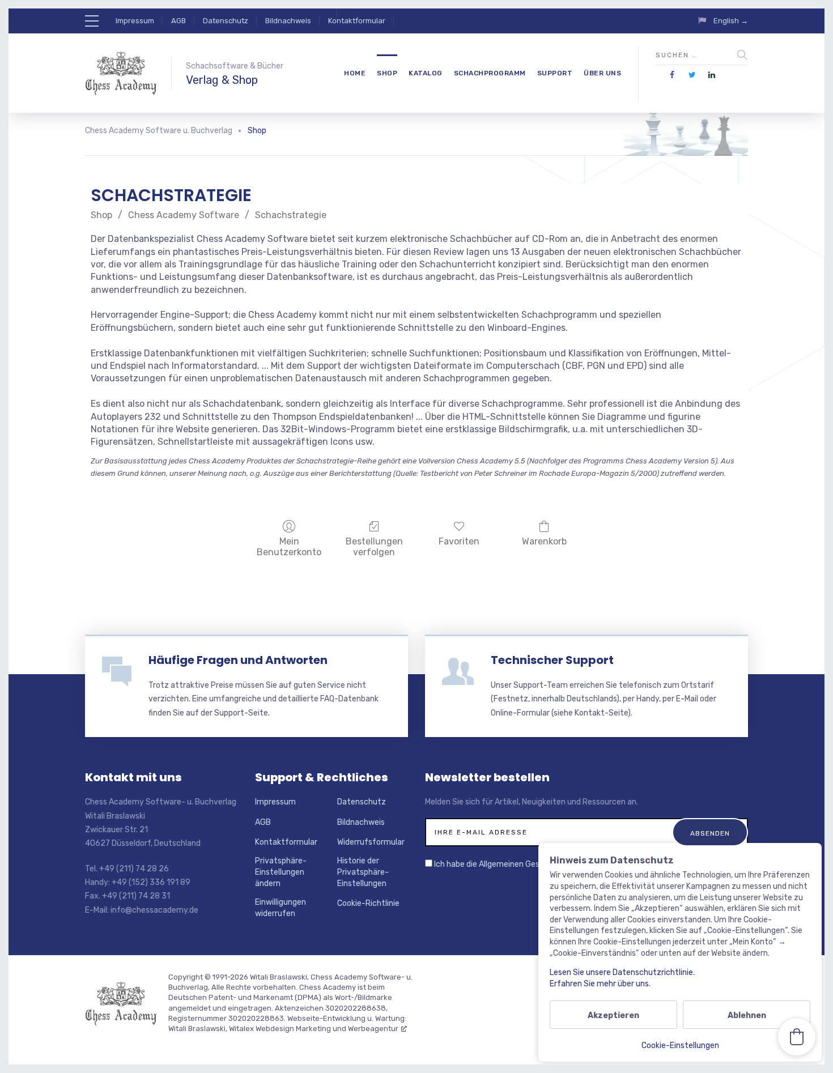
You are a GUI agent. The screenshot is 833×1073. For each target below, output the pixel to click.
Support (555, 73)
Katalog (426, 73)
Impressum (135, 20)
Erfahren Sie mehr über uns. (600, 984)
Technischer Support (552, 660)
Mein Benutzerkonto (289, 546)
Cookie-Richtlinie (368, 903)
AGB (178, 20)
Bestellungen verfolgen (374, 546)
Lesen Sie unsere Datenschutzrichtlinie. (622, 972)
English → (730, 20)
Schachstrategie (290, 215)
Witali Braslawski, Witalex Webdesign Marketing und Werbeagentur (283, 1028)
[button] (796, 1036)
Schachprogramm (490, 73)
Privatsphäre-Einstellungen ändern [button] (281, 872)
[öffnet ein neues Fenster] (672, 75)
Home (355, 73)
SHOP (387, 73)
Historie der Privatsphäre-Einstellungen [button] (363, 872)
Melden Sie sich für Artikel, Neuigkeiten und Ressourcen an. (531, 802)
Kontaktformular (356, 20)
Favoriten (459, 541)
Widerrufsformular (371, 842)
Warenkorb (544, 541)
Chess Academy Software (183, 215)
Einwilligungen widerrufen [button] (280, 907)
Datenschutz (225, 20)
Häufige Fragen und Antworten (238, 660)
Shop (101, 215)
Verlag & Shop (222, 80)
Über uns (602, 73)
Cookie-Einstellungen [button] (680, 1045)
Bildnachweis (288, 20)
